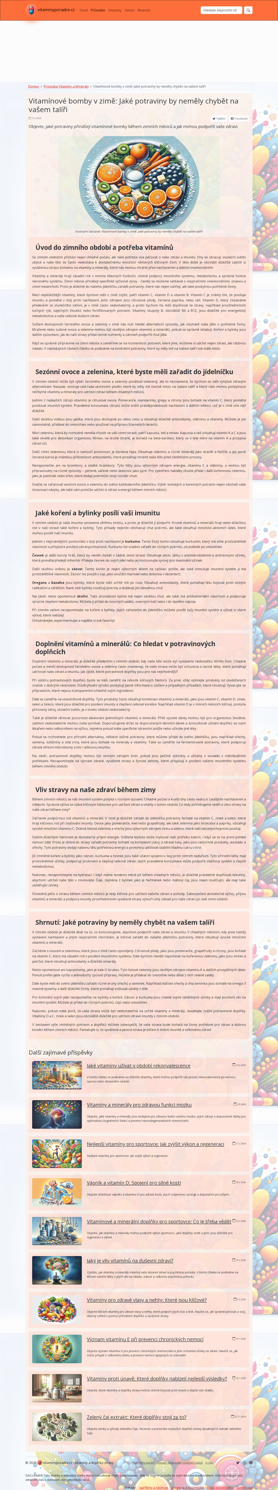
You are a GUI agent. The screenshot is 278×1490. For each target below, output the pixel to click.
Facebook (240, 118)
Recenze (144, 10)
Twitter (220, 118)
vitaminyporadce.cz (56, 10)
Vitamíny (114, 10)
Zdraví (129, 10)
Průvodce (98, 10)
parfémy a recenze (154, 1487)
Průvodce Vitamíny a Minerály (66, 86)
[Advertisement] (139, 51)
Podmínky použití (143, 1463)
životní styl (244, 1487)
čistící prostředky (220, 1487)
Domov (33, 86)
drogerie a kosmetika (187, 1487)
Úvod (84, 10)
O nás (209, 1463)
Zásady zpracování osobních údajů (180, 1463)
